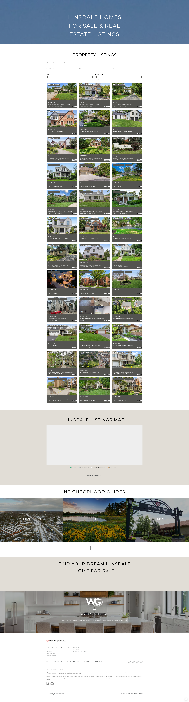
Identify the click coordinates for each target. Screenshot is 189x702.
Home (48, 661)
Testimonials (86, 661)
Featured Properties (73, 661)
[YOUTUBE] (137, 661)
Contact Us (98, 661)
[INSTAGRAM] (133, 661)
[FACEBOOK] (129, 661)
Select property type (52, 68)
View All (94, 548)
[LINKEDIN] (141, 661)
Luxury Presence (59, 694)
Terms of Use (49, 669)
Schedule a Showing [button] (95, 582)
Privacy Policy (56, 669)
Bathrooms (81, 68)
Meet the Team (58, 661)
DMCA (61, 669)
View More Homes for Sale (94, 475)
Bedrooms (114, 68)
